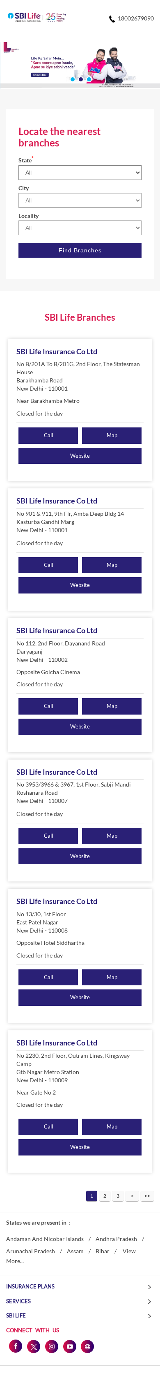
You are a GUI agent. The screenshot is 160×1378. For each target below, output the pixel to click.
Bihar (103, 1251)
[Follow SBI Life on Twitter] (33, 1346)
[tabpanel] (80, 65)
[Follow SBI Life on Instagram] (51, 1346)
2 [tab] (80, 78)
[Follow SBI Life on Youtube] (69, 1346)
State (26, 160)
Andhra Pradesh (116, 1239)
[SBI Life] (37, 18)
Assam (75, 1251)
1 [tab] (72, 78)
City (23, 187)
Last (147, 1196)
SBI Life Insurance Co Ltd (56, 351)
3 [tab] (88, 78)
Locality (28, 215)
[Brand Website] (87, 1346)
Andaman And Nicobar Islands (45, 1239)
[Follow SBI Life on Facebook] (15, 1346)
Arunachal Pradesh (30, 1251)
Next (132, 1196)
